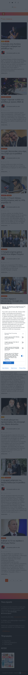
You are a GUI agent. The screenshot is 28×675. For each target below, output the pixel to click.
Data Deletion (5, 368)
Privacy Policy (22, 368)
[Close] (25, 307)
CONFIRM (8, 362)
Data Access (14, 368)
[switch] (22, 337)
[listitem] (14, 334)
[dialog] (14, 337)
